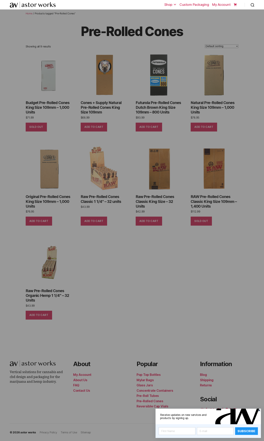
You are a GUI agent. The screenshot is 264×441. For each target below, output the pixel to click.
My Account (221, 5)
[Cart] (235, 4)
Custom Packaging (194, 5)
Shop (168, 5)
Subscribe (246, 431)
